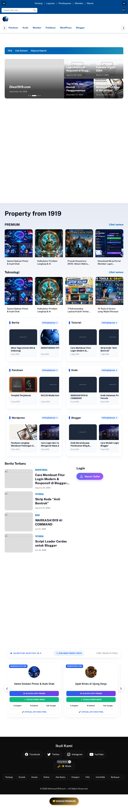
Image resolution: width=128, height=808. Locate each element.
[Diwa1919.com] (34, 78)
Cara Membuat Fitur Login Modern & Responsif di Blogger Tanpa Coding (78, 67)
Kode (25, 27)
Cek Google (51, 705)
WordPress (66, 27)
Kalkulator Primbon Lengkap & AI (47, 262)
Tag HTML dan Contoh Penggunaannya (75, 87)
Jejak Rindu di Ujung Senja (91, 683)
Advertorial (41, 470)
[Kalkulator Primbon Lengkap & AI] (49, 243)
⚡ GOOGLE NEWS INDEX (34, 699)
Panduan (13, 27)
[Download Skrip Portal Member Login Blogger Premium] (109, 243)
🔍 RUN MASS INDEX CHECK (69, 653)
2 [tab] (30, 95)
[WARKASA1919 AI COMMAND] (19, 522)
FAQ (10, 50)
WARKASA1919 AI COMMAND (48, 522)
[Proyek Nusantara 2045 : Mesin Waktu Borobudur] (79, 243)
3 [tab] (34, 95)
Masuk (90, 3)
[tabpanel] (34, 78)
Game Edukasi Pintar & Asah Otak (17, 262)
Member (79, 3)
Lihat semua (116, 224)
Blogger (80, 27)
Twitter (56, 754)
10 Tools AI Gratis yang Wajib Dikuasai (108, 310)
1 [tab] (28, 95)
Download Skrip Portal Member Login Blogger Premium (109, 262)
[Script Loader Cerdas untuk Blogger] (19, 543)
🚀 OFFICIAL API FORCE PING (34, 712)
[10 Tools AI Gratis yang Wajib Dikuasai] (109, 291)
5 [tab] (39, 95)
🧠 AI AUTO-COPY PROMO (34, 693)
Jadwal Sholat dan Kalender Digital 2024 (107, 67)
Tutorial (39, 494)
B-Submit (34, 705)
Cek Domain (21, 50)
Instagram (77, 754)
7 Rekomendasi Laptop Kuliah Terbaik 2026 (79, 310)
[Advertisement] (64, 125)
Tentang (38, 3)
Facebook (35, 754)
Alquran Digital (38, 50)
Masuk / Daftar (92, 476)
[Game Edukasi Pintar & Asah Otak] (19, 243)
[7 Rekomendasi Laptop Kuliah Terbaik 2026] (79, 291)
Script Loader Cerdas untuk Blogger (51, 543)
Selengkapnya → (50, 322)
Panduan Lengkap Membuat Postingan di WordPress (108, 87)
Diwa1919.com (20, 87)
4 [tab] (38, 95)
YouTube (99, 754)
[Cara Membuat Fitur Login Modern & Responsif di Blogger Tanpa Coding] (19, 478)
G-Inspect (17, 705)
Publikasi (51, 27)
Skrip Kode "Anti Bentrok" (47, 501)
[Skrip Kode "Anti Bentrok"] (19, 501)
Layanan (50, 3)
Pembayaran (65, 3)
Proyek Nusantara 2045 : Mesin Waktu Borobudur (78, 262)
